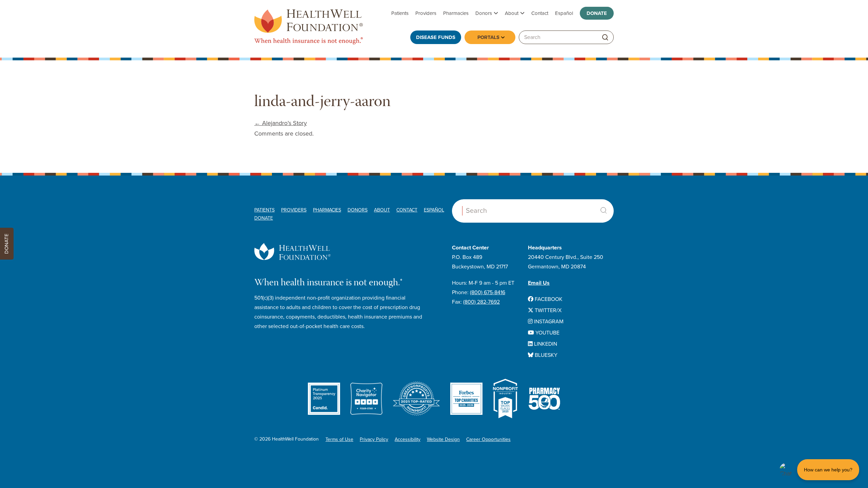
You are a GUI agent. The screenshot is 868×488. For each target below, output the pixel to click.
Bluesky (545, 355)
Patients (400, 13)
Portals (488, 37)
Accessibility (407, 439)
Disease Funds (435, 37)
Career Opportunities (488, 439)
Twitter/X (547, 310)
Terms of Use (339, 439)
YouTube (546, 332)
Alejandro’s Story (280, 123)
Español (564, 13)
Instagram (548, 321)
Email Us (539, 283)
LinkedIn (545, 344)
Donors (483, 13)
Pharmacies (456, 13)
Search (603, 210)
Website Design (443, 439)
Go (605, 37)
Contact (539, 13)
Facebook (548, 299)
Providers (425, 13)
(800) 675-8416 (487, 292)
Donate (597, 13)
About (511, 13)
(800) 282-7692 (481, 302)
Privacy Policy (374, 439)
